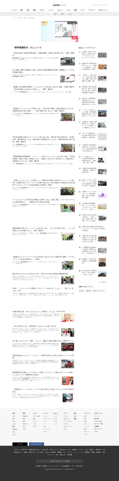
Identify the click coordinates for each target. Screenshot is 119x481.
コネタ (55, 418)
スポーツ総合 (36, 416)
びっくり (55, 416)
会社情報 (38, 466)
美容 (104, 452)
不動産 (93, 452)
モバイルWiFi (39, 452)
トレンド (51, 10)
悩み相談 (53, 452)
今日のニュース (103, 10)
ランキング (91, 10)
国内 (21, 10)
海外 (28, 10)
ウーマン (69, 452)
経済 (55, 14)
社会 (48, 14)
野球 (34, 418)
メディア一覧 (97, 421)
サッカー (35, 421)
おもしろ (60, 10)
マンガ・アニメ (47, 418)
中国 (13, 432)
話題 (75, 418)
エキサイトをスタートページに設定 (59, 461)
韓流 (24, 426)
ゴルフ (35, 424)
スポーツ (42, 10)
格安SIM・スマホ (100, 449)
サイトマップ (97, 429)
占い (64, 452)
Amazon (81, 290)
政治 (62, 14)
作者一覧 (96, 418)
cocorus (47, 452)
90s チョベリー (68, 426)
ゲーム (45, 421)
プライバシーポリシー (55, 466)
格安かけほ (32, 452)
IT (43, 424)
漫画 (75, 10)
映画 (24, 418)
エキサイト (104, 5)
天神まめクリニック (65, 449)
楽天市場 (88, 290)
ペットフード (50, 454)
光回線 (25, 452)
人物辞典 (96, 426)
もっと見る (102, 282)
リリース (96, 416)
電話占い (92, 449)
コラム (68, 10)
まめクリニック (54, 449)
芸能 (34, 10)
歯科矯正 (98, 452)
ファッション (46, 429)
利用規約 (44, 466)
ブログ (86, 449)
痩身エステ (63, 454)
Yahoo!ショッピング (98, 290)
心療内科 (74, 449)
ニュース (14, 10)
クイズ (83, 10)
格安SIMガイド (18, 452)
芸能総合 (25, 416)
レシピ (75, 452)
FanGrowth (45, 449)
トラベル (66, 424)
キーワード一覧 (98, 424)
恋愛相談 (59, 452)
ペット (55, 424)
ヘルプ (96, 431)
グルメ (45, 426)
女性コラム (67, 418)
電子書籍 (69, 454)
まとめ (70, 14)
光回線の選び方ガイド (35, 449)
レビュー (45, 416)
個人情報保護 (65, 466)
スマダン (66, 416)
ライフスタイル (68, 421)
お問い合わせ (79, 466)
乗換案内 (87, 452)
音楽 (24, 421)
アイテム (80, 449)
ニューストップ (96, 5)
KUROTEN (24, 449)
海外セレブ (26, 424)
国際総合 (14, 429)
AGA (57, 454)
